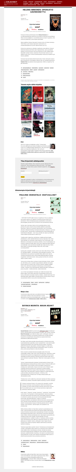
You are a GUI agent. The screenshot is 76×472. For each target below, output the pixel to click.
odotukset (44, 440)
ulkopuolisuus (33, 442)
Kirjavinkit (11, 2)
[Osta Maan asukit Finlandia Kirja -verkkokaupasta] (31, 323)
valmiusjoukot (41, 69)
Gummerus (23, 308)
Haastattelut (57, 3)
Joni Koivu (25, 71)
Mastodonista (48, 460)
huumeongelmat (26, 282)
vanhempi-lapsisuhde (25, 284)
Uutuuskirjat (49, 3)
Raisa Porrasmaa (27, 310)
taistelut (51, 67)
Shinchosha (30, 309)
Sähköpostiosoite (44, 171)
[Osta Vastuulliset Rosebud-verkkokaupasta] (38, 210)
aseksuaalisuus (26, 440)
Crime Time (23, 14)
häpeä (32, 282)
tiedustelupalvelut (25, 69)
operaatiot (41, 67)
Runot (45, 1)
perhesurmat (41, 282)
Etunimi (23, 171)
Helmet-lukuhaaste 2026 (29, 4)
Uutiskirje (36, 3)
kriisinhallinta (35, 67)
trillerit (31, 69)
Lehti (42, 4)
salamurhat (46, 67)
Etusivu (25, 1)
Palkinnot (25, 3)
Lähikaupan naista (44, 330)
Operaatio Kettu (26, 73)
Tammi (22, 197)
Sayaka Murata (26, 446)
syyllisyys (47, 282)
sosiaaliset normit (25, 442)
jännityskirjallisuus (27, 67)
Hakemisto (59, 1)
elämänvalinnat (34, 440)
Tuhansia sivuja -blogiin (34, 298)
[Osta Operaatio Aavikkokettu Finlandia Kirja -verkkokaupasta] (31, 27)
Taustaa (42, 3)
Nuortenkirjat (52, 1)
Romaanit (30, 1)
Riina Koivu (30, 71)
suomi (24, 77)
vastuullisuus (34, 284)
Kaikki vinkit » (24, 153)
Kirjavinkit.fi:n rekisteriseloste (40, 182)
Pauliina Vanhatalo (27, 286)
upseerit (35, 69)
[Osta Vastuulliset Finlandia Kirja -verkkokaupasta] (31, 210)
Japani (24, 444)
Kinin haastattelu (50, 152)
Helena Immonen (26, 75)
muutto (36, 282)
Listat (31, 3)
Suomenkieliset (38, 1)
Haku (38, 4)
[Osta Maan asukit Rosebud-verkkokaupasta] (38, 323)
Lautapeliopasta (24, 458)
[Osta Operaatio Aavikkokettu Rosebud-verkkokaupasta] (38, 27)
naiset (39, 440)
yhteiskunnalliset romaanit (42, 442)
